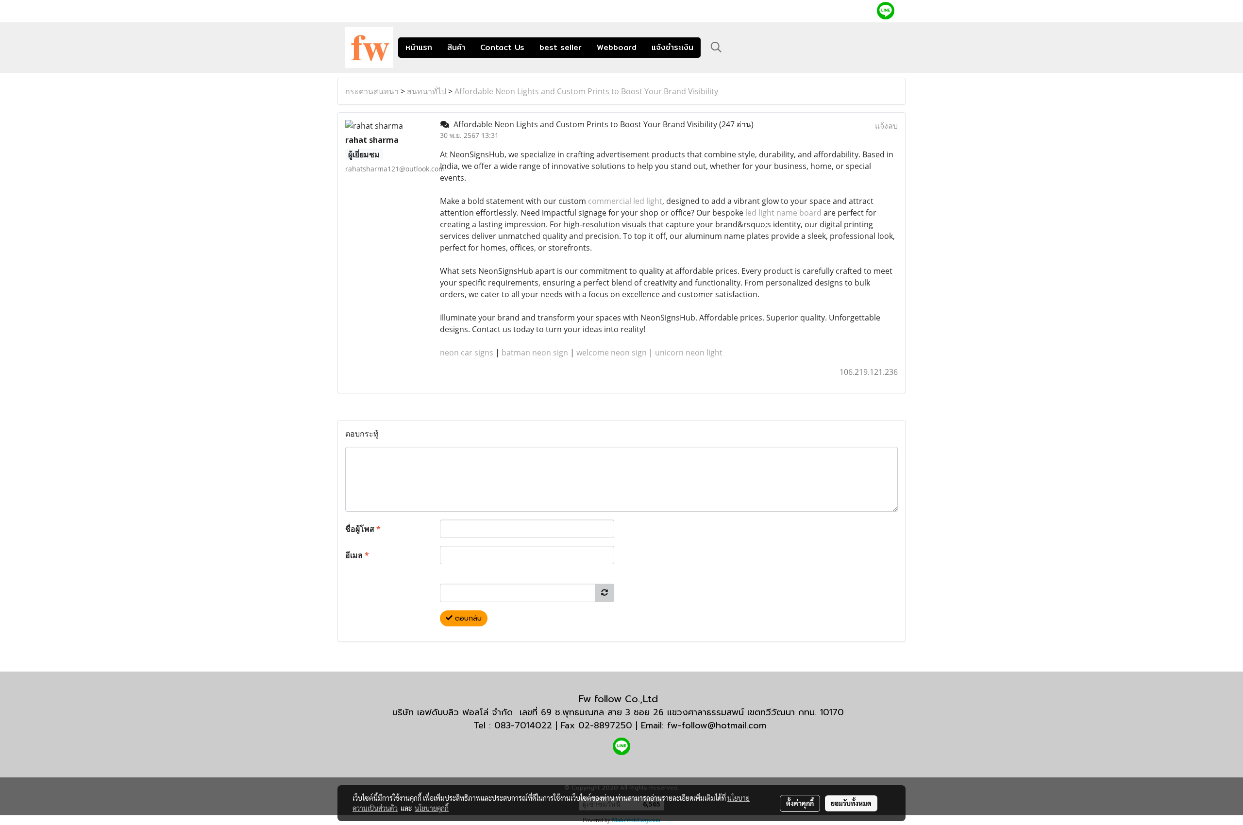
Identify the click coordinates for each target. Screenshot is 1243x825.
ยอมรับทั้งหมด (851, 803)
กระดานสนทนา (372, 91)
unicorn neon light (688, 352)
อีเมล (357, 555)
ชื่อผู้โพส (363, 528)
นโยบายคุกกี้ (432, 808)
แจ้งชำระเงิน (672, 47)
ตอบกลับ (467, 618)
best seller (560, 47)
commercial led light (625, 201)
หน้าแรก (418, 47)
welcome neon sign (611, 352)
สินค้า (456, 47)
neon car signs (466, 352)
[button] (716, 47)
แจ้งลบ (886, 125)
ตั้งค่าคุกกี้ (800, 803)
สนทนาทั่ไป (426, 91)
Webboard (617, 47)
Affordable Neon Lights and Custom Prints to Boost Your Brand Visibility (586, 91)
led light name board (783, 212)
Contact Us (502, 47)
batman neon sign (535, 352)
